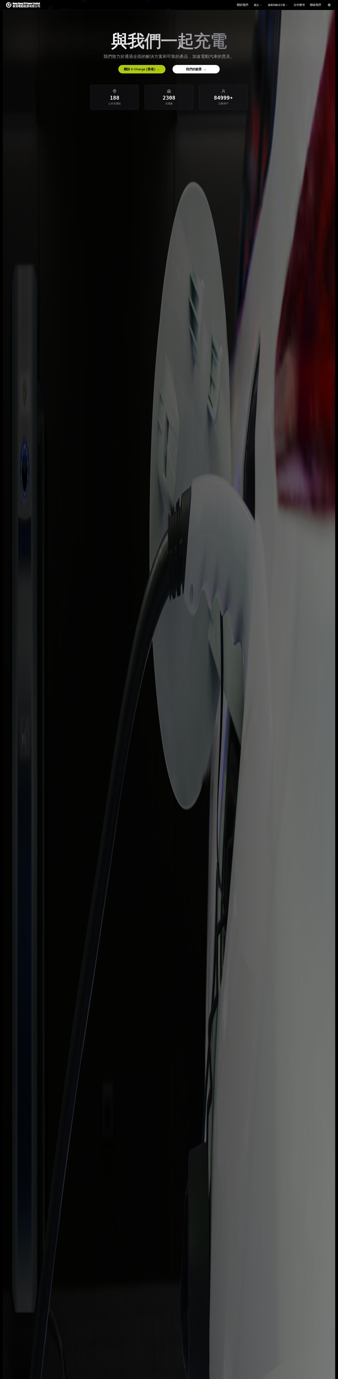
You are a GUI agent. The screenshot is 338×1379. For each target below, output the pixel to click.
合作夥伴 (299, 5)
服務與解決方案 (276, 5)
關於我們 (242, 5)
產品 (256, 5)
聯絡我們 (315, 5)
